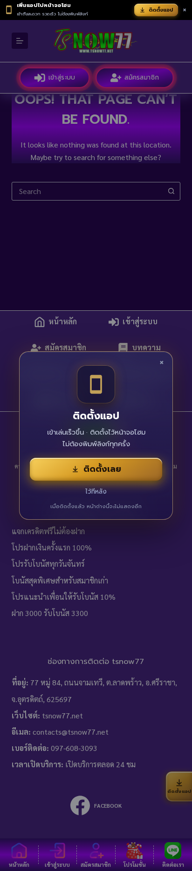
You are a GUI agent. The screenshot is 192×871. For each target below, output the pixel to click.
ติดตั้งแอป (161, 10)
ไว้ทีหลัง (96, 491)
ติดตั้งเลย (102, 469)
